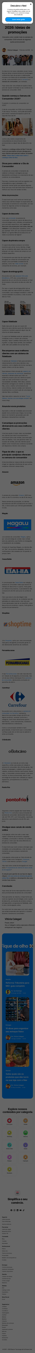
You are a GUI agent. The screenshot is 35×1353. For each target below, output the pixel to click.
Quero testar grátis (18, 19)
